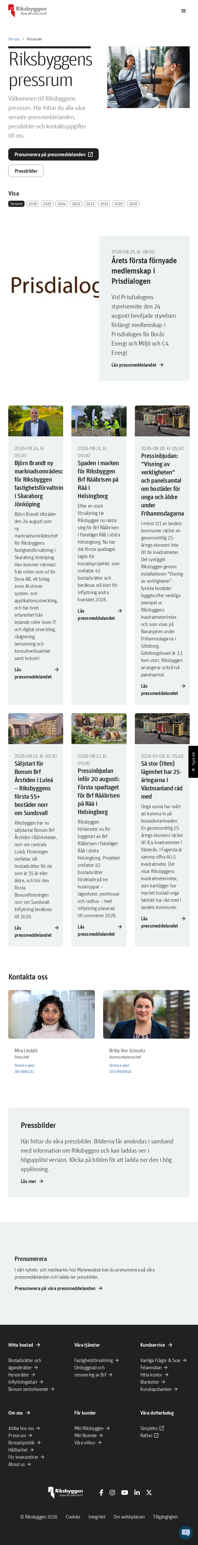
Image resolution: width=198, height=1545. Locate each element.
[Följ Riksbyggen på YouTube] (124, 1492)
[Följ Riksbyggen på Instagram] (112, 1492)
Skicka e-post (24, 1065)
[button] (186, 1533)
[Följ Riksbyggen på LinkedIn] (137, 1492)
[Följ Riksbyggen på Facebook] (101, 1492)
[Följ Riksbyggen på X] (149, 1492)
